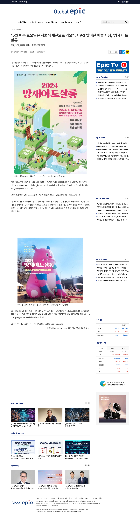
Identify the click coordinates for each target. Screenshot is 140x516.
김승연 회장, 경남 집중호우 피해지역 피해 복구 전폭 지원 (113, 153)
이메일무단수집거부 (84, 498)
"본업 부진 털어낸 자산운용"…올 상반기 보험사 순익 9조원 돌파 (113, 281)
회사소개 (120, 2)
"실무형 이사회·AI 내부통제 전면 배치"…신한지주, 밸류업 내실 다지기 (113, 210)
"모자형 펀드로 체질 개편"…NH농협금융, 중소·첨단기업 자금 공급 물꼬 (113, 204)
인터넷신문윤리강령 (97, 498)
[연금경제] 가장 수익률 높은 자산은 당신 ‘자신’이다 (113, 83)
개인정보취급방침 (62, 498)
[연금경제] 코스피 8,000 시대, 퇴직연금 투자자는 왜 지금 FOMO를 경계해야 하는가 (113, 95)
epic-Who (22, 22)
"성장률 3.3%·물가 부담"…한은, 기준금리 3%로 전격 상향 (113, 274)
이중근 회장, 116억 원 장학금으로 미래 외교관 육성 (113, 146)
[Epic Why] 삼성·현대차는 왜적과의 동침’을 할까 (55, 487)
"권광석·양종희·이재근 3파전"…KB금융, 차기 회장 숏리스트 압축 (113, 143)
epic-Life (20, 29)
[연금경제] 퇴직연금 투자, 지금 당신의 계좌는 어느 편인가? (113, 98)
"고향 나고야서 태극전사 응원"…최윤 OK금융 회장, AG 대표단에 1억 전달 (113, 213)
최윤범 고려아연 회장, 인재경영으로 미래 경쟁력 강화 (113, 150)
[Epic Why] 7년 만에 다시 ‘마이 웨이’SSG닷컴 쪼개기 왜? (84, 487)
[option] (31, 417)
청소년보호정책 (73, 498)
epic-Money (51, 22)
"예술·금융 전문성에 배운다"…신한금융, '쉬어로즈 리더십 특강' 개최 (113, 220)
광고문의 (53, 498)
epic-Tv (79, 22)
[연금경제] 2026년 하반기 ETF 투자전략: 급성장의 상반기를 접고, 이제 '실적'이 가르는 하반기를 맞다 (113, 86)
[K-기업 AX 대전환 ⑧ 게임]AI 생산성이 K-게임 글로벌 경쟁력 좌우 (76, 457)
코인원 (123, 348)
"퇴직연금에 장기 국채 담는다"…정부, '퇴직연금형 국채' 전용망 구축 (113, 271)
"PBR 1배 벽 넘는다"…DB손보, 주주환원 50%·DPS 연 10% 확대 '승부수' (113, 217)
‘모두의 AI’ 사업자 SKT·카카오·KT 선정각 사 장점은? (49, 457)
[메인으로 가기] (22, 505)
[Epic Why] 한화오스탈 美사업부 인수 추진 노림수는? (83, 425)
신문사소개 (39, 498)
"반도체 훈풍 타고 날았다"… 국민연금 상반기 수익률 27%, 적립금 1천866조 (113, 265)
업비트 (112, 348)
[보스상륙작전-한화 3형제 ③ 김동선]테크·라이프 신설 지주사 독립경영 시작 (29, 425)
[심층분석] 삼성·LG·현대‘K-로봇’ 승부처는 (53, 425)
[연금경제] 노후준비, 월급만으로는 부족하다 (111, 92)
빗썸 (102, 348)
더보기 (127, 77)
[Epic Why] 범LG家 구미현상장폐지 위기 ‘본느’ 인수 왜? (28, 487)
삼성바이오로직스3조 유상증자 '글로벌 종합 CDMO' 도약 (23, 457)
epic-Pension (66, 22)
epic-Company (36, 22)
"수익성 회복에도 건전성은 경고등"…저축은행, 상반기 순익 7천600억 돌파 (113, 268)
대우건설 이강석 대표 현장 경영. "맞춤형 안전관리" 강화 (113, 159)
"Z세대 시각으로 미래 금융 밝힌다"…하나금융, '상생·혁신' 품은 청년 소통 (113, 207)
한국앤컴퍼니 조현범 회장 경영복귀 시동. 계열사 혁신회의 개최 (113, 156)
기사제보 (126, 2)
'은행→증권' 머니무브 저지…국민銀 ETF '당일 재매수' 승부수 (113, 277)
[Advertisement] (50, 224)
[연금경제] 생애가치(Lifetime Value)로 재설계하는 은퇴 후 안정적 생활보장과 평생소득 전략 (113, 89)
